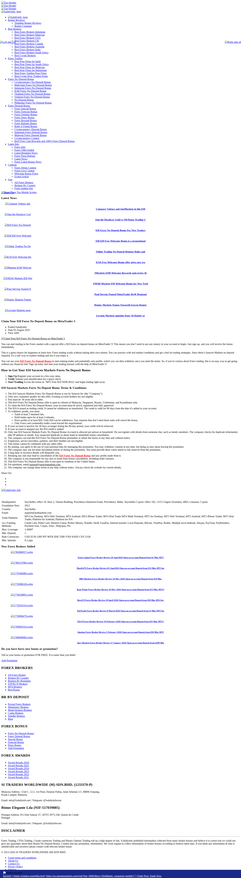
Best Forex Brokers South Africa (31, 52)
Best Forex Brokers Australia (29, 46)
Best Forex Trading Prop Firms (30, 73)
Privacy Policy (15, 866)
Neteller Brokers (16, 716)
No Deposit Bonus (24, 99)
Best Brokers (14, 29)
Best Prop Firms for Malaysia (29, 67)
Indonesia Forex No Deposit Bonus (32, 88)
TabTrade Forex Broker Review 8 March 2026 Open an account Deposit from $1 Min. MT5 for (120, 611)
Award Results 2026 (18, 762)
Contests (12, 164)
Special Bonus (15, 739)
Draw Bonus (14, 745)
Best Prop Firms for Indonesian (30, 70)
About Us (13, 860)
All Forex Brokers (23, 182)
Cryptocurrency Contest (26, 138)
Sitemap (12, 869)
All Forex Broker (17, 675)
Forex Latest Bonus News (27, 161)
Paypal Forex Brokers (19, 704)
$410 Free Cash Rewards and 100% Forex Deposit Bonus (44, 141)
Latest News (20, 158)
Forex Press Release (24, 156)
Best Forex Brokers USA (27, 37)
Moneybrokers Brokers (20, 710)
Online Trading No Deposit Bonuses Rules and (120, 251)
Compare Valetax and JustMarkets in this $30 (120, 209)
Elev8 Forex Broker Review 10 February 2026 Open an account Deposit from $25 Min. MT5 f (120, 621)
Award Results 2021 (18, 777)
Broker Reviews (16, 20)
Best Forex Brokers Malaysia (29, 34)
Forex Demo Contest (25, 167)
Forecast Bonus (16, 742)
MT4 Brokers (15, 686)
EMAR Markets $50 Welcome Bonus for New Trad (120, 283)
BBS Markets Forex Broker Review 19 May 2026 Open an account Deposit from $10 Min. (120, 579)
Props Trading (15, 58)
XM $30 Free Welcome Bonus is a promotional (120, 241)
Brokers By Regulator (19, 680)
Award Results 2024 (18, 768)
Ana (10, 179)
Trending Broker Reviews (27, 23)
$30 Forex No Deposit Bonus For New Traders (120, 230)
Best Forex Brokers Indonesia (29, 32)
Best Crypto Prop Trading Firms (31, 76)
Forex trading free (23, 188)
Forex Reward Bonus (25, 120)
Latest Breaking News (26, 153)
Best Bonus (14, 689)
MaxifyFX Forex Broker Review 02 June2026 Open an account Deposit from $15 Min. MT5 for (120, 568)
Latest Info (13, 144)
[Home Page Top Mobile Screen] (19, 192)
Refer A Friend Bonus (25, 126)
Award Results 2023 (18, 771)
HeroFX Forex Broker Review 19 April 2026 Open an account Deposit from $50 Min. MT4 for (120, 600)
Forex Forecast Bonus (25, 111)
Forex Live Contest (24, 170)
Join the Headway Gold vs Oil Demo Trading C (120, 219)
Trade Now (155, 876)
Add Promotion (9, 660)
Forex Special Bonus (25, 108)
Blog (10, 719)
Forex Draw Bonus (24, 117)
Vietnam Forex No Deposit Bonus (32, 96)
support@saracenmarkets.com (44, 464)
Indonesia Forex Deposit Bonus (30, 132)
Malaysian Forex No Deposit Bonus (33, 85)
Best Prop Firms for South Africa (31, 64)
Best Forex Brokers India (27, 49)
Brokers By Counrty (25, 185)
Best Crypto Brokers (25, 55)
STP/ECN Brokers (17, 683)
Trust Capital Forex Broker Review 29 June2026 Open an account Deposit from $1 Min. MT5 (121, 557)
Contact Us (14, 863)
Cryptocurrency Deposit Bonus (30, 129)
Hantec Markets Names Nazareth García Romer (120, 305)
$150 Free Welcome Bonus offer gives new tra (120, 262)
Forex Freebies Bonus (25, 114)
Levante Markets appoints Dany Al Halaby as (120, 315)
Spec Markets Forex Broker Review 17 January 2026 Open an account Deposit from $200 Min (120, 643)
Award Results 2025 (18, 765)
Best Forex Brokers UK (26, 40)
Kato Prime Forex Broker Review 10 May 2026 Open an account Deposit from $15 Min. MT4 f (120, 589)
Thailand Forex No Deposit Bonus (32, 94)
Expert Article (21, 176)
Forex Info (19, 147)
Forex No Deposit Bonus (21, 79)
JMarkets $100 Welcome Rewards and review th (120, 273)
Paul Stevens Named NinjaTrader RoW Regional (120, 294)
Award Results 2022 (18, 774)
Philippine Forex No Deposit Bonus (33, 102)
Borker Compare (23, 26)
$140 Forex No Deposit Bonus (30, 91)
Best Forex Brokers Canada (28, 43)
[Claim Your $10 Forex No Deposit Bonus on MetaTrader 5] (33, 338)
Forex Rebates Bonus (25, 123)
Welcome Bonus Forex (26, 173)
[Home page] (18, 17)
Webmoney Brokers (18, 707)
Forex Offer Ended (24, 150)
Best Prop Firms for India (27, 61)
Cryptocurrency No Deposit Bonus (32, 82)
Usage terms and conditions (22, 857)
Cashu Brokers (15, 713)
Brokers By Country (18, 678)
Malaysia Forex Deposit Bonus (30, 135)
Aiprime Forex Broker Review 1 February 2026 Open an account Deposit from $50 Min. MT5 (120, 632)
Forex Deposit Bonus (19, 105)
